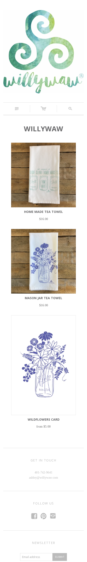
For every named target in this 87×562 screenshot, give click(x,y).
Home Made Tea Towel (43, 212)
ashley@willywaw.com (43, 477)
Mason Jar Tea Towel (43, 298)
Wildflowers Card (44, 419)
